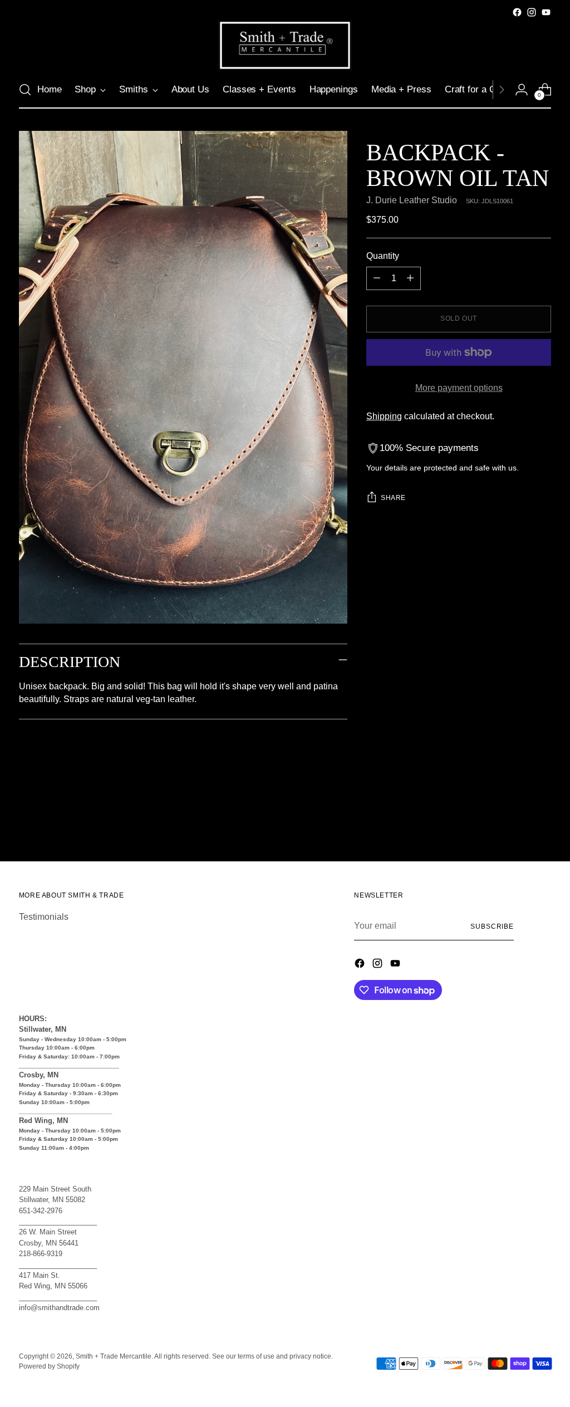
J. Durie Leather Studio (411, 200)
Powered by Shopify (49, 1366)
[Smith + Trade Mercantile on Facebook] (517, 12)
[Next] (501, 90)
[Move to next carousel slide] (541, 822)
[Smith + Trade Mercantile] (285, 45)
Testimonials (43, 916)
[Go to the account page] (521, 90)
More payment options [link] (459, 388)
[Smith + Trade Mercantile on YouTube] (546, 12)
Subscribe (492, 926)
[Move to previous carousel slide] (516, 823)
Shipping (384, 416)
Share (393, 498)
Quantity (382, 256)
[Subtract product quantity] (377, 278)
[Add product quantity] (410, 278)
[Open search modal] (25, 90)
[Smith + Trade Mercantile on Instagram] (532, 12)
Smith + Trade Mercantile (113, 1356)
